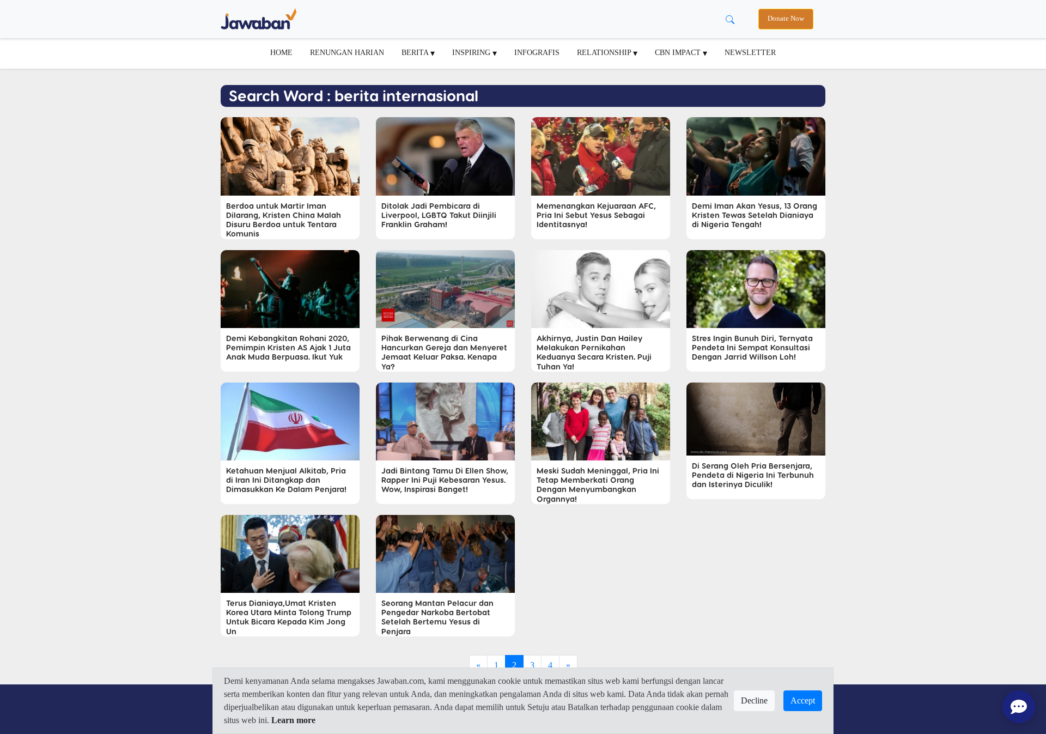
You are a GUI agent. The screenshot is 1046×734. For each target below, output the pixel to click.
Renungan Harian (347, 52)
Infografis (537, 52)
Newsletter (750, 52)
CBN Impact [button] (679, 52)
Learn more (293, 720)
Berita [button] (416, 52)
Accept (802, 700)
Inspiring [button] (472, 52)
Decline (754, 700)
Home (281, 52)
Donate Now (786, 18)
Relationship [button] (605, 52)
